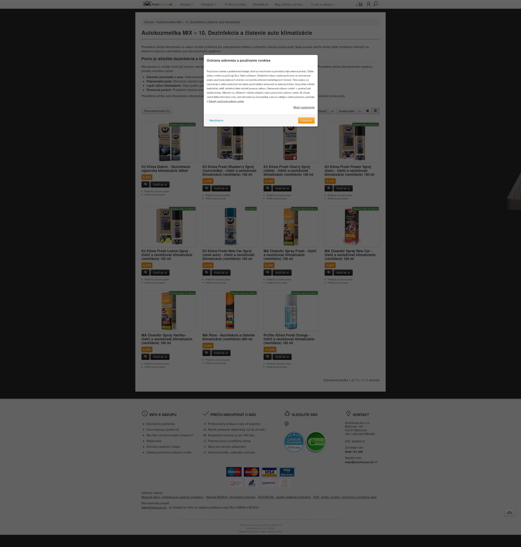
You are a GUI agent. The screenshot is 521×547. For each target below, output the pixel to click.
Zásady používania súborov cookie (226, 101)
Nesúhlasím (216, 120)
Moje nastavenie (304, 107)
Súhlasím (306, 120)
